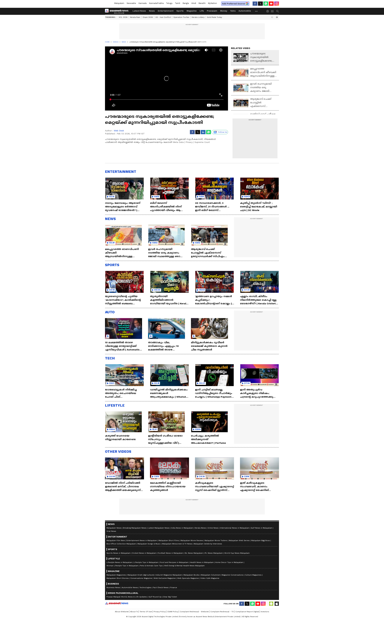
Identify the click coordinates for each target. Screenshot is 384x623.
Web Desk (119, 130)
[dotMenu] (256, 11)
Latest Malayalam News (159, 528)
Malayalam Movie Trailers (216, 540)
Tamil (177, 3)
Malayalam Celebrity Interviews (208, 544)
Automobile (244, 11)
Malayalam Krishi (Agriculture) (141, 575)
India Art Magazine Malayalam (169, 575)
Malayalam (119, 3)
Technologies (145, 587)
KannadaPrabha (156, 3)
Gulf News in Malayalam (261, 528)
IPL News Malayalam (214, 553)
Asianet (116, 603)
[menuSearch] (277, 11)
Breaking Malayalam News (134, 528)
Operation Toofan (181, 17)
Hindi (193, 3)
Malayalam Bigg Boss (260, 540)
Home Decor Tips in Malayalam (229, 562)
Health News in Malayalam (202, 562)
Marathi (202, 3)
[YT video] (271, 3)
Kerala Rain (135, 17)
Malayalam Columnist (210, 575)
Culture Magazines (253, 575)
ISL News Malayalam (194, 553)
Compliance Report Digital (247, 612)
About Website (122, 612)
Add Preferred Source (233, 3)
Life (202, 11)
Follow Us (222, 132)
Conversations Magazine (141, 578)
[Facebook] (255, 3)
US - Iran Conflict (163, 17)
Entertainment (165, 11)
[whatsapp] (265, 3)
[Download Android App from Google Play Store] (271, 604)
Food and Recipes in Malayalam (174, 562)
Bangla (186, 3)
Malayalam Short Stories (117, 578)
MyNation (212, 3)
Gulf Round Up (155, 597)
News (152, 11)
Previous (272, 17)
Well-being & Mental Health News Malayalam (184, 566)
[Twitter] (260, 3)
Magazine (192, 11)
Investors (265, 612)
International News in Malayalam (234, 528)
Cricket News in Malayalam (144, 553)
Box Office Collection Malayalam (121, 544)
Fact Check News (160, 587)
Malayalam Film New (115, 540)
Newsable (131, 3)
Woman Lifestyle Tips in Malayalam (122, 566)
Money (223, 11)
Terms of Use (146, 612)
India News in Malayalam (182, 528)
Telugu (169, 3)
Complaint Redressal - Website (194, 612)
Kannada (142, 3)
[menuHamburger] (272, 11)
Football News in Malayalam (170, 553)
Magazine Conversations (232, 575)
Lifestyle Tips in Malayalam (146, 562)
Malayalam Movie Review (192, 540)
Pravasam (212, 11)
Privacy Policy (160, 612)
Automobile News (130, 587)
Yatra (233, 11)
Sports (180, 11)
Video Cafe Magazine (209, 578)
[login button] (268, 11)
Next (276, 17)
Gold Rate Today (214, 17)
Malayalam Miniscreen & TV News (177, 544)
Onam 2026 (148, 17)
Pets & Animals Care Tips (151, 566)
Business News (113, 587)
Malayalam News (114, 528)
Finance (173, 587)
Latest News (139, 11)
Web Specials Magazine (188, 578)
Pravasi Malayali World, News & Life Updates (126, 597)
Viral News (111, 531)
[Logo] (117, 11)
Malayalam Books (191, 575)
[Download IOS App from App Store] (276, 604)
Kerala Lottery (198, 17)
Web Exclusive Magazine (165, 578)
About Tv (134, 612)
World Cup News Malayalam (237, 553)
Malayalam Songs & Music (149, 544)
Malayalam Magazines (116, 575)
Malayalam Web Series (239, 540)
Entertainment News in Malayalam (141, 540)
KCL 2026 (123, 17)
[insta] (276, 3)
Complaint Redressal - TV (222, 612)
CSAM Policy (172, 612)
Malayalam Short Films (169, 540)
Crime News (213, 528)
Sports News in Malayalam (118, 553)
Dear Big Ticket (170, 597)
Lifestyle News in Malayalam (119, 562)
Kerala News (200, 528)
